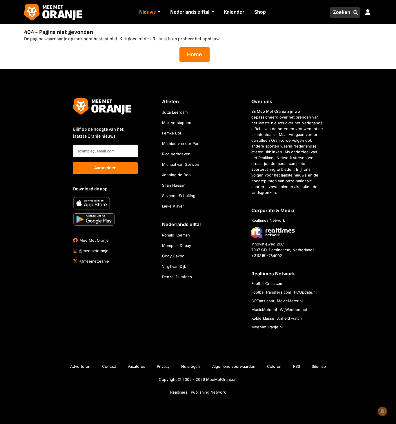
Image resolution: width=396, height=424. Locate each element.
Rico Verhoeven (176, 154)
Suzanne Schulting (178, 195)
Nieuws (147, 12)
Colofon (274, 366)
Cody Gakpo (173, 256)
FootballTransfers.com (271, 292)
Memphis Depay (176, 245)
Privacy (163, 366)
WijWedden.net (293, 309)
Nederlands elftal (189, 12)
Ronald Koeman (176, 235)
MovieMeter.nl (290, 301)
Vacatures (136, 366)
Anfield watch (289, 318)
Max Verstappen (176, 122)
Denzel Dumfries (177, 276)
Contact (109, 366)
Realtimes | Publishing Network (198, 392)
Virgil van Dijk (174, 266)
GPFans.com (262, 301)
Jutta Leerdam (175, 112)
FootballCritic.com (267, 283)
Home (194, 54)
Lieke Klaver (173, 206)
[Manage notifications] (382, 411)
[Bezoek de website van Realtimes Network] (273, 232)
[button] (158, 12)
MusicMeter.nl (264, 309)
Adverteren (80, 366)
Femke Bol (171, 133)
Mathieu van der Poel (181, 143)
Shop (260, 12)
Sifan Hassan (174, 185)
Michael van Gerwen (180, 164)
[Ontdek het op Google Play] (94, 219)
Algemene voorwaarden (233, 366)
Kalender (234, 12)
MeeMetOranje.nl (267, 327)
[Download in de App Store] (91, 203)
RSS (296, 366)
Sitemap (319, 366)
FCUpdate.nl (305, 292)
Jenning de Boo (176, 174)
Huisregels (191, 366)
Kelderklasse (262, 318)
